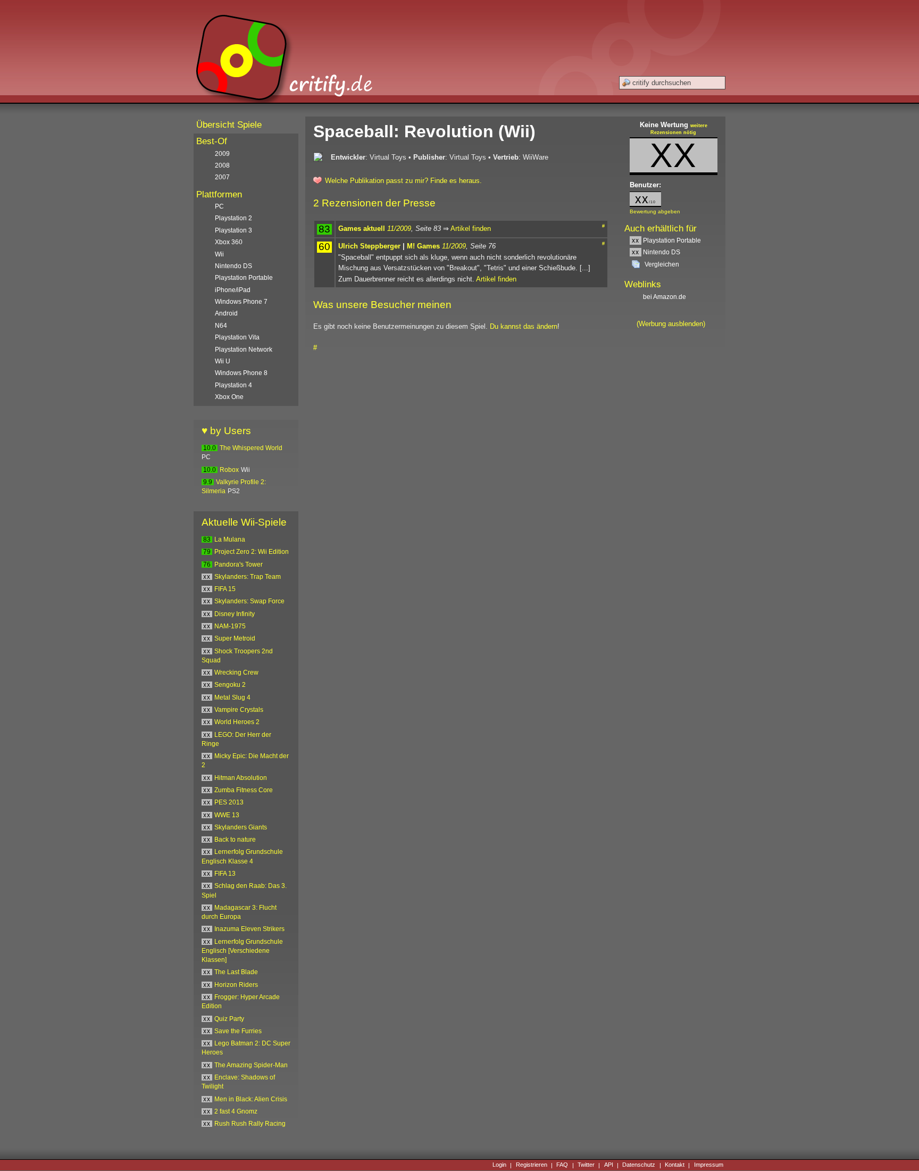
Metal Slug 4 (232, 697)
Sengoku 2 (230, 685)
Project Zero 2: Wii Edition (251, 552)
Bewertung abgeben (655, 211)
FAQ (562, 1165)
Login (499, 1165)
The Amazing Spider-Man (251, 1065)
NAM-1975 (230, 626)
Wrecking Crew (236, 672)
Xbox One (229, 397)
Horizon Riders (236, 985)
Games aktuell (361, 228)
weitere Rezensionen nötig (678, 129)
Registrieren (531, 1165)
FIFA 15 (225, 589)
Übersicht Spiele (229, 125)
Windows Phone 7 (241, 301)
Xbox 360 (229, 242)
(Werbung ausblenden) (671, 324)
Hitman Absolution (240, 778)
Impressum (708, 1165)
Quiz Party (229, 1019)
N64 (221, 325)
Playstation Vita (237, 337)
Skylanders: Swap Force (249, 601)
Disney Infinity (234, 614)
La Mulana (229, 539)
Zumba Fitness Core (243, 790)
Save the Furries (238, 1031)
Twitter (586, 1165)
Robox (229, 470)
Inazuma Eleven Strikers (249, 929)
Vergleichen (662, 264)
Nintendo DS (656, 252)
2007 (222, 177)
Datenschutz (638, 1165)
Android (226, 313)
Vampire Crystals (238, 710)
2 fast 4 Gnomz (235, 1111)
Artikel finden (470, 228)
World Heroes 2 (237, 722)
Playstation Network (243, 349)
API (608, 1165)
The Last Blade (236, 972)
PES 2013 (229, 802)
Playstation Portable (666, 240)
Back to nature (235, 839)
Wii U (222, 361)
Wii (219, 254)
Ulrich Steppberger (369, 246)
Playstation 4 (233, 385)
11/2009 (399, 228)
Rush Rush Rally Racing (250, 1123)
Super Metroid (234, 638)
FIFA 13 (225, 873)
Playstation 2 (233, 218)
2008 (222, 165)
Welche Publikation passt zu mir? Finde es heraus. (403, 181)
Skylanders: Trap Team (247, 577)
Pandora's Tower (238, 564)
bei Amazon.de (665, 297)
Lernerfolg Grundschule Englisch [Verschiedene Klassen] (242, 951)
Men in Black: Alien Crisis (250, 1099)
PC (219, 206)
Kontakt (674, 1165)
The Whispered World (251, 448)
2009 (222, 153)
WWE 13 (226, 815)
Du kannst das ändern (523, 326)
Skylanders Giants (240, 827)
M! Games (423, 246)
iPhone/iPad (232, 290)
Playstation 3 (233, 230)
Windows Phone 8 (241, 373)
